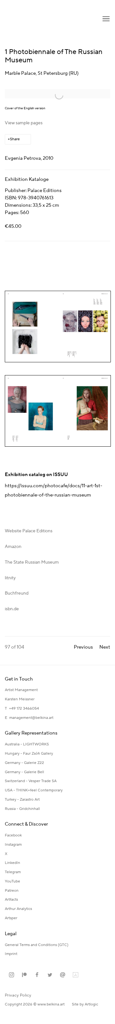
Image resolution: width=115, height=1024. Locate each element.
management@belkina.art (31, 717)
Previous (83, 647)
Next (104, 647)
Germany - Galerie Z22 (24, 762)
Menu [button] (105, 19)
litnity (10, 578)
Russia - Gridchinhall (22, 808)
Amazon (13, 547)
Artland (75, 975)
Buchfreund (16, 593)
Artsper (11, 918)
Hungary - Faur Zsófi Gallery (29, 753)
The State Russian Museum (32, 562)
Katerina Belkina (30, 19)
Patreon (12, 890)
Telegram (13, 872)
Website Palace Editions (28, 531)
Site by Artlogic (85, 1004)
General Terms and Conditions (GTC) (36, 945)
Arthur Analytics (18, 908)
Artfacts (11, 899)
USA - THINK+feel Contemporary (34, 790)
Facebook (13, 835)
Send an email (62, 975)
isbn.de (12, 609)
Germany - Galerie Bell (24, 772)
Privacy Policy (18, 995)
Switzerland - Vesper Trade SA (31, 781)
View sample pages (23, 123)
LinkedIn (12, 862)
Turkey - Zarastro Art (22, 799)
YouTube (12, 881)
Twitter (50, 975)
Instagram (13, 844)
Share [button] (15, 139)
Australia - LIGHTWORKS (27, 744)
